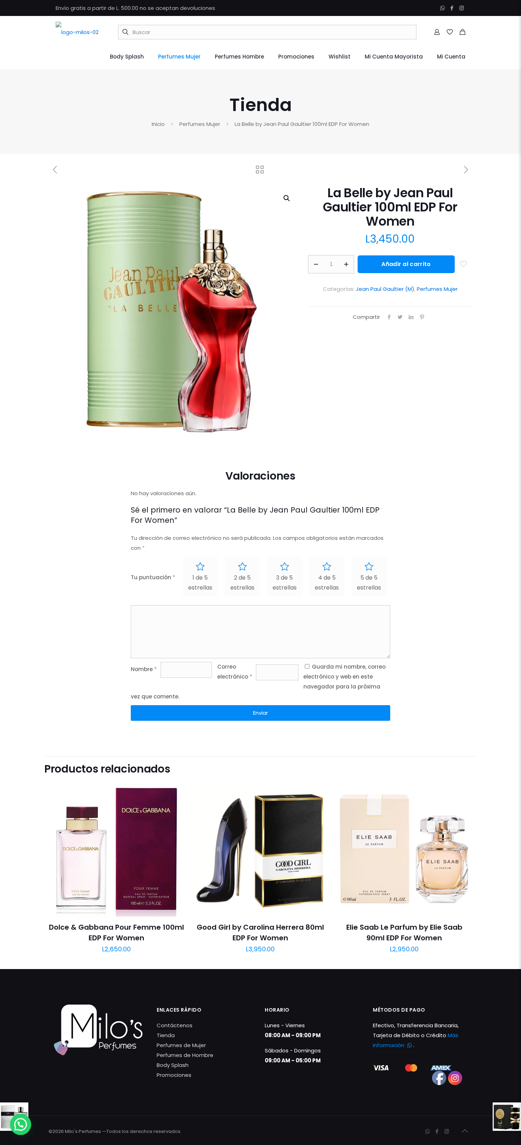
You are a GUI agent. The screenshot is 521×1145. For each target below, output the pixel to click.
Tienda (166, 1035)
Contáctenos (174, 1025)
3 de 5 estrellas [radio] (285, 583)
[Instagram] (461, 8)
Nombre (144, 669)
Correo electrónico (234, 671)
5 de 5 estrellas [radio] (369, 583)
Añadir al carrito (406, 264)
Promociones (174, 1075)
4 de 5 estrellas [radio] (327, 583)
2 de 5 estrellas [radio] (242, 583)
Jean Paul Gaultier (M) (385, 289)
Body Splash (173, 1065)
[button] (287, 198)
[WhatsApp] (442, 8)
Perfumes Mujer (199, 124)
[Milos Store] (77, 32)
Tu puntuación (153, 577)
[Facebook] (452, 8)
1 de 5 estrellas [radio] (200, 583)
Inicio (158, 124)
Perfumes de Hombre (185, 1055)
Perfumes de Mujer (181, 1045)
